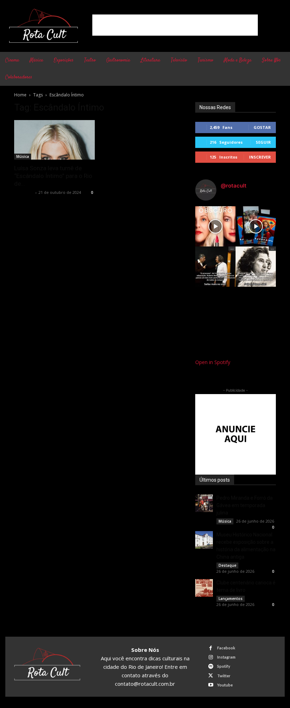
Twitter (224, 675)
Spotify (223, 666)
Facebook (226, 647)
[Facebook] (210, 648)
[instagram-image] (215, 226)
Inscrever (260, 157)
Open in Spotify (212, 362)
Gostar (262, 127)
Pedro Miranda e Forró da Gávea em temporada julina (244, 505)
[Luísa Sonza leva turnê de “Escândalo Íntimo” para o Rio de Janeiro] (54, 140)
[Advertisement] (175, 25)
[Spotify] (210, 666)
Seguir (263, 142)
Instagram (226, 657)
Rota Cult (24, 192)
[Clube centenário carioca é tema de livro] (204, 588)
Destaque (227, 565)
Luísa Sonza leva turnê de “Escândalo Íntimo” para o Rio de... (53, 176)
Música (22, 156)
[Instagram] (210, 657)
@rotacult (233, 185)
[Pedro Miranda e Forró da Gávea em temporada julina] (204, 503)
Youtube (225, 685)
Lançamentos (231, 598)
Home (20, 95)
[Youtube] (210, 684)
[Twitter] (210, 675)
